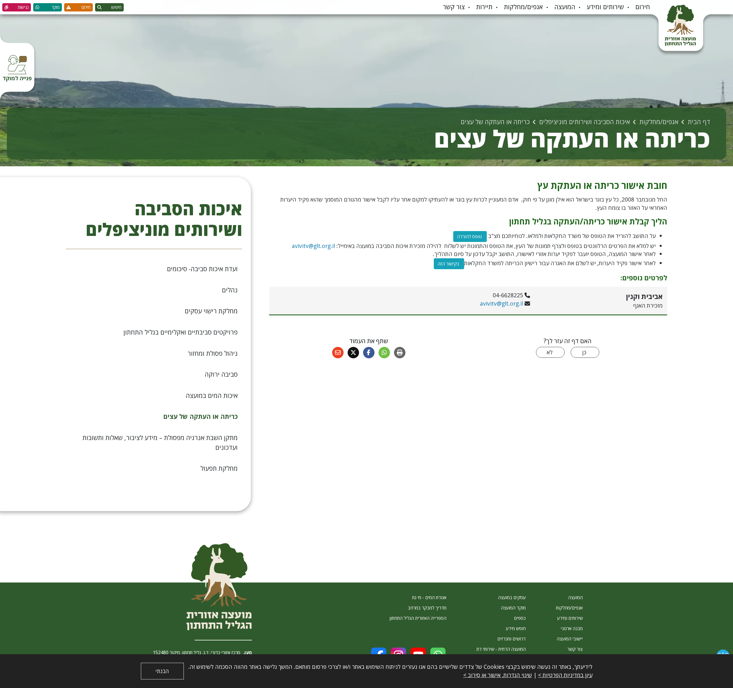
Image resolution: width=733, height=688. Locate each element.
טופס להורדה (468, 235)
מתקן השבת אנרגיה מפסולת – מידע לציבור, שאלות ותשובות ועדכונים (160, 442)
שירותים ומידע (605, 7)
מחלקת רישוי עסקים (211, 310)
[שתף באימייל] (338, 352)
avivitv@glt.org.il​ (313, 246)
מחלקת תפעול (219, 468)
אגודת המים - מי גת (429, 597)
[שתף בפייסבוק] (369, 352)
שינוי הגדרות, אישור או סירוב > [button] (497, 675)
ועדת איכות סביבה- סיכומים (202, 268)
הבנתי (162, 671)
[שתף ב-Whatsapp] (384, 352)
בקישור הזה (449, 264)
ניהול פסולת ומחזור (213, 353)
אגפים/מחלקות (523, 7)
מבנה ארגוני (572, 628)
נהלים (230, 290)
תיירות (484, 7)
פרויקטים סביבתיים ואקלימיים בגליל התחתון (180, 332)
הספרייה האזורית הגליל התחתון (417, 618)
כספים (520, 618)
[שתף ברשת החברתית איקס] (353, 352)
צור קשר (454, 7)
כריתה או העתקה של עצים (200, 416)
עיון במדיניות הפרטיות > (565, 675)
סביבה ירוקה (221, 374)
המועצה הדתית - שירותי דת (501, 649)
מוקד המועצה (513, 608)
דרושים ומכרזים (511, 639)
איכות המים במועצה (212, 395)
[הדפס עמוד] (400, 352)
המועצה (564, 7)
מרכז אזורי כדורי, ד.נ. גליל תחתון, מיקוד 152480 (196, 652)
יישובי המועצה (570, 639)
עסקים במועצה (512, 597)
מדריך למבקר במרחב (427, 608)
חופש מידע (516, 628)
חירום (642, 7)
